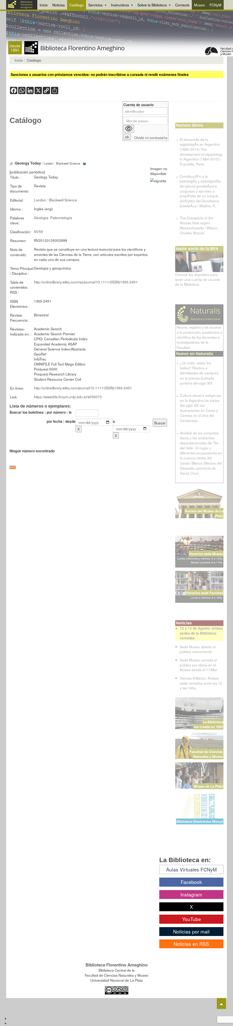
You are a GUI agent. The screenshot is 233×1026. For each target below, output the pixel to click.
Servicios (96, 4)
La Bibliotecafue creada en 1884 (208, 724)
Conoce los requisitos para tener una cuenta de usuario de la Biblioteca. (197, 279)
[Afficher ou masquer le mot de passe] (128, 129)
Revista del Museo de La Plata (204, 513)
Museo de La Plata (208, 786)
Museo (199, 4)
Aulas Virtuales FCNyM (191, 869)
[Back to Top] (221, 1003)
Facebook (191, 881)
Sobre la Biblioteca (152, 4)
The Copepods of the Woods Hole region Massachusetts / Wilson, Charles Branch (199, 225)
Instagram (191, 894)
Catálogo (76, 4)
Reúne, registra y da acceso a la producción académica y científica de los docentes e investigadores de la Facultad (199, 337)
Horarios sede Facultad (204, 592)
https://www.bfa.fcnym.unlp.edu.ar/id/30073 (68, 396)
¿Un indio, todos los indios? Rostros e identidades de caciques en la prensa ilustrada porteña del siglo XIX (199, 372)
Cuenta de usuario (138, 105)
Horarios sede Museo (206, 553)
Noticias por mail (191, 931)
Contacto (182, 4)
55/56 (38, 231)
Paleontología (61, 217)
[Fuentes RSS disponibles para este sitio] (89, 467)
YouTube (191, 919)
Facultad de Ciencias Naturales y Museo (206, 754)
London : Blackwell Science (55, 199)
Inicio (44, 4)
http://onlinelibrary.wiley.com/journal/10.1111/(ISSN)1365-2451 (83, 387)
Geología (41, 217)
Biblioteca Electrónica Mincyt (200, 821)
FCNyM (215, 4)
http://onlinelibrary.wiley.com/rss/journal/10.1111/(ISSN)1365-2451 (86, 281)
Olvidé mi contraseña (150, 137)
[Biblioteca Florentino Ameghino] (21, 5)
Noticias (58, 4)
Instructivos (120, 4)
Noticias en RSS (191, 943)
